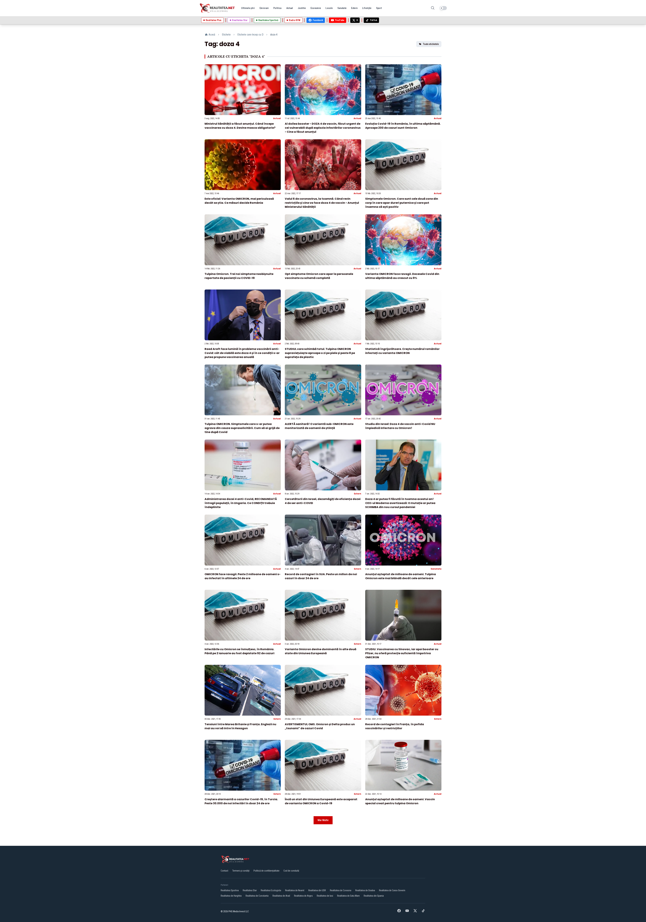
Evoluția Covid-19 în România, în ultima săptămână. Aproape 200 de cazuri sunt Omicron (403, 126)
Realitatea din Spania (374, 895)
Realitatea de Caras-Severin (392, 890)
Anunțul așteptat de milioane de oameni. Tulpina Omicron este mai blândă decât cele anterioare (400, 576)
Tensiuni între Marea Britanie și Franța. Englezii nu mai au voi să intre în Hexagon (240, 726)
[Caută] (432, 8)
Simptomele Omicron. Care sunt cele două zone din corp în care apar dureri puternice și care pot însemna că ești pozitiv (401, 203)
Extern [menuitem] (354, 8)
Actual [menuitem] (289, 8)
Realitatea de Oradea (365, 890)
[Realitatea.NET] (217, 8)
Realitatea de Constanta (257, 895)
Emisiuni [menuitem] (264, 8)
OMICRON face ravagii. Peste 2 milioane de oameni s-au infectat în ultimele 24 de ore (242, 576)
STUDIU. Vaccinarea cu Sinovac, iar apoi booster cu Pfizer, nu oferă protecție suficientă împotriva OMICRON (401, 653)
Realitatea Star (250, 890)
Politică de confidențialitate (266, 870)
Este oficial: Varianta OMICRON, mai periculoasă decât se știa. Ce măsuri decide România (239, 201)
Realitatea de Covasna (340, 890)
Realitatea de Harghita (231, 895)
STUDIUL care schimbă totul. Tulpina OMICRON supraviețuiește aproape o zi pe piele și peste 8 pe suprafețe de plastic (320, 353)
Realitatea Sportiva (230, 890)
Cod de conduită (291, 870)
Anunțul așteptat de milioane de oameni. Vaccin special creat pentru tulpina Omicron (400, 801)
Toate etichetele (431, 44)
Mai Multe (323, 820)
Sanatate (436, 568)
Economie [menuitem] (316, 8)
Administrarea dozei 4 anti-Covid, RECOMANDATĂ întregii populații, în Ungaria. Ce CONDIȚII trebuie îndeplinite (241, 503)
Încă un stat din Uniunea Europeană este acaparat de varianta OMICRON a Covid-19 (321, 801)
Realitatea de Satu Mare (348, 895)
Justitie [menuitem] (302, 8)
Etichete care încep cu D (250, 34)
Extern (357, 493)
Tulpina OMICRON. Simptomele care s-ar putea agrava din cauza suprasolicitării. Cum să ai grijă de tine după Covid (242, 428)
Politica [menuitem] (277, 8)
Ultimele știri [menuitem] (248, 8)
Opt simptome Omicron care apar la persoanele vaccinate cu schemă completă (319, 276)
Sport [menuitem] (379, 8)
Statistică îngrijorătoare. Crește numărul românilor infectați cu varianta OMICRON (402, 351)
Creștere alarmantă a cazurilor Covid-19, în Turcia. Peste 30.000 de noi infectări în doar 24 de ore (241, 801)
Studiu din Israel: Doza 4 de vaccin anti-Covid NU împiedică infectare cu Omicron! (400, 426)
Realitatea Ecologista (271, 890)
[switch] (443, 8)
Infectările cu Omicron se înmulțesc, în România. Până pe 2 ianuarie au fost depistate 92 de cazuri (239, 651)
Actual (277, 118)
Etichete (226, 34)
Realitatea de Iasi (325, 895)
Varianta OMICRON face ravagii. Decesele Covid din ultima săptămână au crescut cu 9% (402, 276)
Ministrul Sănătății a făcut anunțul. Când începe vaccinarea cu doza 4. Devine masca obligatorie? (240, 126)
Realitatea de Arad (281, 895)
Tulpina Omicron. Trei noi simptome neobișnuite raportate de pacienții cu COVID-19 (239, 276)
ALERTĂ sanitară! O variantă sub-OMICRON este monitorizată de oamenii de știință (319, 426)
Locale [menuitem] (329, 8)
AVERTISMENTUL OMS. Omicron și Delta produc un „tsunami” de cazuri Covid (320, 726)
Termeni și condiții (240, 870)
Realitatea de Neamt (294, 890)
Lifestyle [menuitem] (366, 8)
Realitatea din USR (317, 890)
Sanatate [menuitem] (342, 8)
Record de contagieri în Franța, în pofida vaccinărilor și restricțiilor (394, 726)
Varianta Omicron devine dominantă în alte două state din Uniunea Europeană (320, 651)
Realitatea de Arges (303, 895)
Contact (224, 870)
